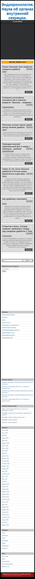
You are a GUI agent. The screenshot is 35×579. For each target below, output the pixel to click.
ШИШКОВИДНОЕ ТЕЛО (8, 332)
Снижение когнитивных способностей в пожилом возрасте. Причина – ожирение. (17, 100)
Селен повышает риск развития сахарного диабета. (17, 68)
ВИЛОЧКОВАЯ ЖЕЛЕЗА (8, 315)
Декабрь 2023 (5, 458)
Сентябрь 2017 (6, 473)
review (3, 538)
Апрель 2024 (5, 456)
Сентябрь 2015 (6, 499)
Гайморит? (15, 419)
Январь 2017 (5, 486)
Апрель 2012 (5, 520)
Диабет (4, 71)
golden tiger (5, 535)
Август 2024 (5, 448)
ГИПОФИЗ (4, 317)
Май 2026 (4, 435)
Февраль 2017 (5, 484)
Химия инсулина (7, 236)
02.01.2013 (29, 127)
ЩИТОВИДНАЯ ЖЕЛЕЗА (8, 335)
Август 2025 (5, 445)
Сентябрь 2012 (6, 517)
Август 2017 (5, 476)
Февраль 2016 (5, 491)
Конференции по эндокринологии (10, 325)
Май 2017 (4, 481)
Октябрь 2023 (5, 461)
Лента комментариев (7, 564)
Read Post (28, 92)
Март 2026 (4, 440)
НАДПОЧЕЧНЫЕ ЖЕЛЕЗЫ (9, 327)
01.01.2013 (29, 233)
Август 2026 (5, 430)
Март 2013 (4, 504)
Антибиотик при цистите (18, 417)
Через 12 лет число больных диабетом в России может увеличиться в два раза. (15, 171)
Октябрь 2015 (5, 496)
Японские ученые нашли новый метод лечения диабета (17, 126)
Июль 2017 (5, 479)
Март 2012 (4, 522)
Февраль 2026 (5, 443)
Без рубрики (5, 540)
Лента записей (5, 561)
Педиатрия (4, 548)
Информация (5, 545)
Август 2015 (5, 502)
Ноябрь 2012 (5, 512)
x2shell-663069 (17, 21)
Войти (3, 559)
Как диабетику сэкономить (14, 199)
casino (3, 533)
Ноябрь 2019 (5, 468)
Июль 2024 (5, 450)
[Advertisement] (17, 41)
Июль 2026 (5, 433)
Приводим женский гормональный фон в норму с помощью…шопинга (16, 146)
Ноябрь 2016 (5, 489)
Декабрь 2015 (5, 494)
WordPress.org (5, 566)
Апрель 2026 (5, 438)
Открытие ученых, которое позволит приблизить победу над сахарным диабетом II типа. (17, 228)
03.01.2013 (29, 69)
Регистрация (5, 556)
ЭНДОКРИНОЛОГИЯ (8, 107)
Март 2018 (4, 471)
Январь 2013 (5, 507)
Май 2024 (4, 453)
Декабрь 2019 (5, 466)
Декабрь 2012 (5, 509)
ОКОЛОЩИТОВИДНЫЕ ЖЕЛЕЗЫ (10, 330)
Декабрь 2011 (5, 525)
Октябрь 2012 (5, 514)
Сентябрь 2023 (6, 463)
